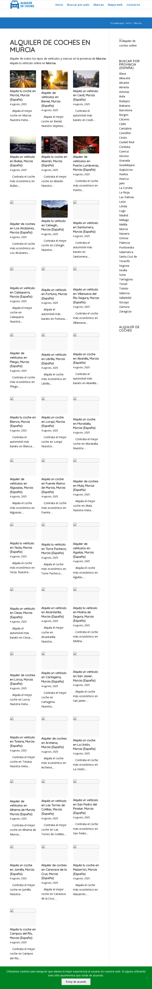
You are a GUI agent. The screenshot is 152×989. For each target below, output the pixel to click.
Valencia (124, 293)
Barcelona (125, 110)
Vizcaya (124, 302)
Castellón (125, 133)
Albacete (124, 78)
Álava (122, 73)
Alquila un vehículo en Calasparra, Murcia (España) (22, 292)
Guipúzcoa (126, 169)
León (122, 202)
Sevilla (123, 270)
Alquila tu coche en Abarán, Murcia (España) (54, 161)
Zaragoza (125, 311)
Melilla (123, 224)
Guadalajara (127, 165)
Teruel (123, 284)
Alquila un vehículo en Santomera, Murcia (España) (85, 227)
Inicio (128, 23)
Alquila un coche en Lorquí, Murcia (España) (53, 421)
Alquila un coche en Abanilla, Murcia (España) (86, 358)
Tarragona (126, 279)
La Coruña (125, 188)
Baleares (124, 106)
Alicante (124, 83)
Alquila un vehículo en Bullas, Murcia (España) (22, 161)
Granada (124, 160)
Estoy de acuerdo (76, 981)
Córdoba (124, 147)
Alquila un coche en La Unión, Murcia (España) (84, 744)
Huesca (124, 179)
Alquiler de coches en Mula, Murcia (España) (85, 485)
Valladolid (125, 298)
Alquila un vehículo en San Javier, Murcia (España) (85, 676)
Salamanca (126, 252)
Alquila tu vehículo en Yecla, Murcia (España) (22, 547)
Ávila (122, 96)
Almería (124, 87)
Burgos (123, 115)
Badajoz (124, 101)
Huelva (123, 174)
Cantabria (125, 128)
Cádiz (122, 124)
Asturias (124, 92)
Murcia (123, 229)
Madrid (123, 215)
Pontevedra (126, 247)
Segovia (124, 265)
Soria (122, 275)
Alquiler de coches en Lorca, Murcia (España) (22, 679)
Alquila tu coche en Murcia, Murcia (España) (23, 95)
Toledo (123, 288)
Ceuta (123, 137)
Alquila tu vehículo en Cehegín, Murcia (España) (53, 225)
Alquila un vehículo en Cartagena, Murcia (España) (53, 677)
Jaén (122, 183)
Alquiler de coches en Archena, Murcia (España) (54, 743)
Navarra (124, 233)
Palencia (124, 243)
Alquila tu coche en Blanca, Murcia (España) (23, 421)
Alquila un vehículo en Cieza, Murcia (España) (22, 613)
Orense (123, 238)
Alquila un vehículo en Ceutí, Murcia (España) (85, 95)
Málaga (124, 220)
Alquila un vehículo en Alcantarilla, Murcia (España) (53, 612)
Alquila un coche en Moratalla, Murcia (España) (84, 423)
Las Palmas (126, 197)
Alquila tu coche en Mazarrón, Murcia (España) (86, 869)
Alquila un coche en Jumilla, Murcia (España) (22, 869)
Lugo (122, 211)
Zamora (124, 307)
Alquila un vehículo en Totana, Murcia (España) (22, 741)
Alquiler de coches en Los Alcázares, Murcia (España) (22, 228)
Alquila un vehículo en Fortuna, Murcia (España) (54, 294)
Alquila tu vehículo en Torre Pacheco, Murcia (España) (54, 549)
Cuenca (124, 151)
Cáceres (124, 119)
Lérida (123, 206)
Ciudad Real (126, 142)
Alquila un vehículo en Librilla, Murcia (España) (53, 359)
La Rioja (124, 192)
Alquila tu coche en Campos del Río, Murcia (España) (23, 933)
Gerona (124, 156)
